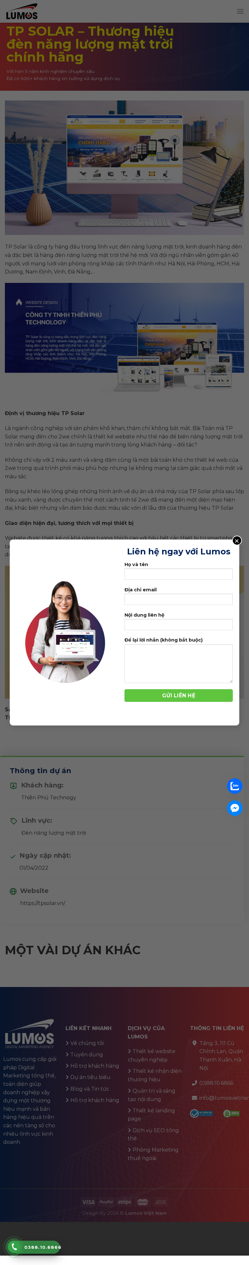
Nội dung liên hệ (144, 615)
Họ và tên (136, 564)
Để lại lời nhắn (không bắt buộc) (163, 640)
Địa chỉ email (140, 590)
